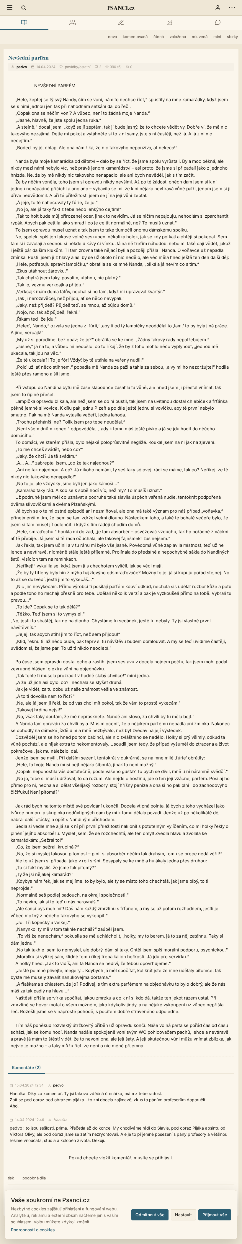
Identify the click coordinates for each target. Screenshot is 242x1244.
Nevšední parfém (28, 57)
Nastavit (183, 1214)
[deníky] (121, 23)
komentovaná (135, 36)
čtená (158, 36)
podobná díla (34, 1178)
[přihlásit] (217, 8)
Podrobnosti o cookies (33, 1229)
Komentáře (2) (26, 1067)
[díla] (24, 23)
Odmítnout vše (149, 1214)
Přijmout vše (214, 1214)
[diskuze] (218, 23)
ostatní (85, 67)
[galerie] (169, 23)
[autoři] (72, 23)
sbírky (232, 36)
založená (178, 36)
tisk (11, 1178)
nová (112, 36)
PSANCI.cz (120, 8)
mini (217, 36)
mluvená (199, 36)
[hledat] (23, 8)
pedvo (22, 67)
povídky (71, 67)
